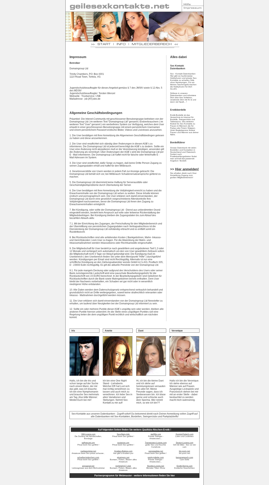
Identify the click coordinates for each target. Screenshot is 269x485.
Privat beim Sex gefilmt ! (123, 435)
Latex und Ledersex (184, 435)
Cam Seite (184, 458)
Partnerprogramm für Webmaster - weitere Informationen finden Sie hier (134, 475)
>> (184, 169)
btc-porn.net (184, 452)
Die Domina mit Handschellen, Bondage (88, 436)
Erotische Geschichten (184, 467)
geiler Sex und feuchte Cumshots (156, 444)
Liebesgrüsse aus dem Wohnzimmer (88, 467)
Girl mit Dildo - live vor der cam (184, 444)
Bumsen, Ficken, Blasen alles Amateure (123, 459)
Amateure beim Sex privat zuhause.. (88, 452)
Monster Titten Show (155, 467)
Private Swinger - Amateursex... (155, 436)
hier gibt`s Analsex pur (123, 452)
